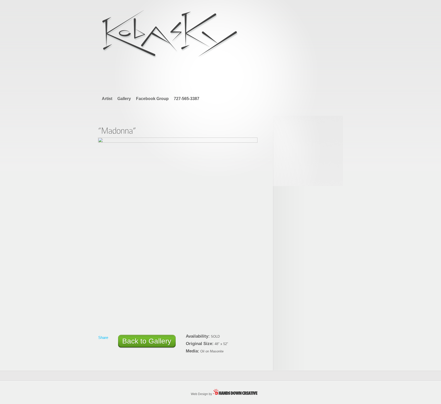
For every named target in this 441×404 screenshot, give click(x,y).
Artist (107, 98)
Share (103, 337)
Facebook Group (152, 98)
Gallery (124, 98)
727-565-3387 (186, 98)
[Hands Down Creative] (237, 393)
